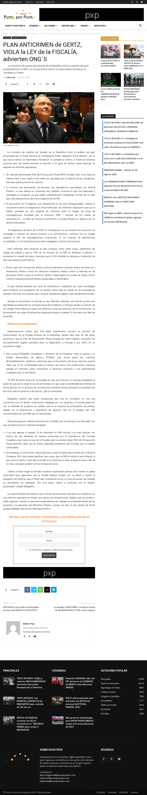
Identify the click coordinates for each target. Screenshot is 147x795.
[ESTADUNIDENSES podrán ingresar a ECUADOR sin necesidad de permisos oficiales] (134, 80)
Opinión (33, 25)
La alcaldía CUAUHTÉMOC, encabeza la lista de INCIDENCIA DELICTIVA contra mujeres (74, 609)
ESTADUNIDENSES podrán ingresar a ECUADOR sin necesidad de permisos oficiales (132, 94)
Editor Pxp (11, 77)
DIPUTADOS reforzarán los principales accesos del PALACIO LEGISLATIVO (21, 609)
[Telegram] (54, 84)
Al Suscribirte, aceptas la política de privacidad (50, 550)
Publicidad (40, 2)
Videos (84, 25)
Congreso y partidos (29, 33)
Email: (49, 540)
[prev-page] (102, 105)
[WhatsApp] (40, 84)
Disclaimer (101, 792)
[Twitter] (137, 2)
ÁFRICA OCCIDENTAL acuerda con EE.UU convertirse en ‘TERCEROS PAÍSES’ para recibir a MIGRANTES (30, 724)
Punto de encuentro (109, 57)
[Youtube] (142, 2)
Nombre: (49, 531)
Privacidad (112, 792)
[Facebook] (132, 2)
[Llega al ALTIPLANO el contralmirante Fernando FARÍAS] (111, 51)
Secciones (49, 25)
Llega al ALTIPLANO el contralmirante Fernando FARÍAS (110, 63)
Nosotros (29, 2)
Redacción (50, 2)
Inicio (5, 33)
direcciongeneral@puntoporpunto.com (58, 775)
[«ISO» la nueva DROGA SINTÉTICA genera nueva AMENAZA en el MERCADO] (134, 51)
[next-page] (107, 105)
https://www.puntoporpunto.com (35, 628)
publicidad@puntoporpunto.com (54, 781)
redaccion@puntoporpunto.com (54, 778)
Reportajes (68, 25)
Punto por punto (15, 25)
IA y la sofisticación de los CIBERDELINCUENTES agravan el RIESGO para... (110, 94)
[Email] (47, 84)
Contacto (134, 792)
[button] (140, 26)
